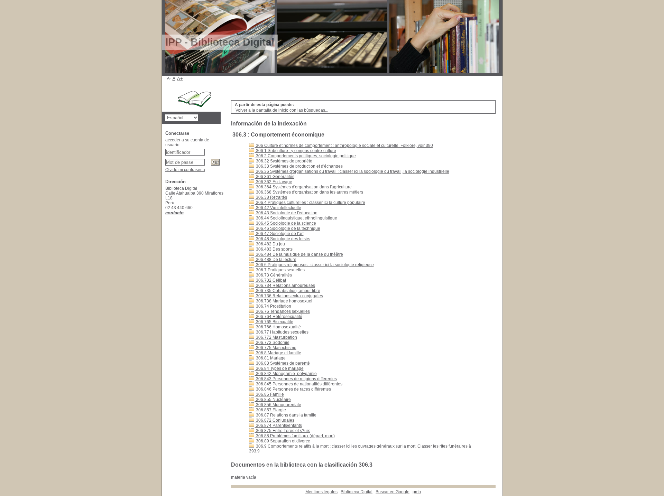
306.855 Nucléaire (273, 399)
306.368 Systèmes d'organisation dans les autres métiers (309, 192)
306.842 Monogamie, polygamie (286, 373)
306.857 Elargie (270, 410)
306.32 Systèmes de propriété (283, 161)
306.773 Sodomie (272, 342)
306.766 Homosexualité (278, 327)
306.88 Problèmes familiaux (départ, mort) (295, 435)
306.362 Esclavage (273, 181)
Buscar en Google (392, 491)
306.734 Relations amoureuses (285, 285)
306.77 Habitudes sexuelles (281, 332)
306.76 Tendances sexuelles (282, 311)
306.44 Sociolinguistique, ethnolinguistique (296, 218)
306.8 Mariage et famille (278, 352)
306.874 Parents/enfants (278, 425)
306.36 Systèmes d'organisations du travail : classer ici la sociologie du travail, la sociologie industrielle (352, 171)
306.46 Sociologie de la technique (287, 228)
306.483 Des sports (274, 249)
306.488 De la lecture (275, 259)
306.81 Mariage (270, 358)
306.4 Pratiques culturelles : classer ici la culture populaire (310, 202)
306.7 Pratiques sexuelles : (281, 270)
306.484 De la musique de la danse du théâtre (299, 254)
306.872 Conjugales (274, 420)
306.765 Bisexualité (274, 321)
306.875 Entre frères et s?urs (282, 430)
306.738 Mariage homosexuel (283, 301)
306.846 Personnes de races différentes (293, 389)
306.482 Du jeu (270, 244)
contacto (174, 212)
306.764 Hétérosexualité (278, 316)
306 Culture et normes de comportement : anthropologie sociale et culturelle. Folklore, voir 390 (344, 145)
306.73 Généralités (273, 275)
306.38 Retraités (271, 197)
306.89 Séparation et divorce (282, 441)
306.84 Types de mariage (279, 368)
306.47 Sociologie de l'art (279, 233)
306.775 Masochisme (275, 347)
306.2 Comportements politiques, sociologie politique (305, 155)
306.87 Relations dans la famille (285, 415)
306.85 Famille (269, 394)
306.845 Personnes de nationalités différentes (298, 384)
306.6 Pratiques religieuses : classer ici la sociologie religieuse (314, 264)
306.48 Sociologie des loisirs (282, 238)
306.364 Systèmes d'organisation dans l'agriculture (303, 187)
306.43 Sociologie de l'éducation (286, 212)
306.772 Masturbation (276, 337)
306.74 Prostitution (273, 306)
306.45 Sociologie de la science (285, 223)
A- (169, 78)
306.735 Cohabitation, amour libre (287, 290)
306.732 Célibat (270, 280)
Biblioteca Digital (356, 491)
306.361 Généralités (274, 176)
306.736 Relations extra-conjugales (289, 295)
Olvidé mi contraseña (185, 169)
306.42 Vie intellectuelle (278, 207)
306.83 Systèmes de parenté (282, 363)
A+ (180, 78)
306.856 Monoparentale (278, 404)
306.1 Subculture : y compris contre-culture (295, 150)
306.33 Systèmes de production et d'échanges (299, 166)
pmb (417, 491)
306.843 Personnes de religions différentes (296, 378)
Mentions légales (321, 491)
